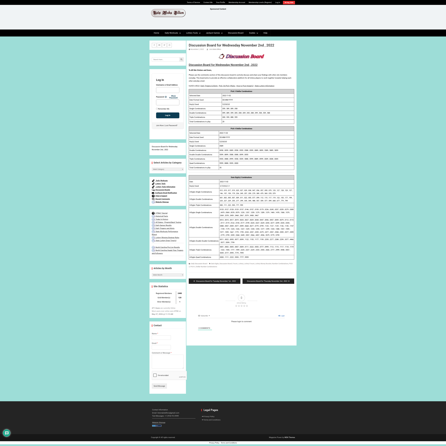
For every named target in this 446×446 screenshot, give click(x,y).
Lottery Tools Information (165, 187)
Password (160, 97)
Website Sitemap (162, 202)
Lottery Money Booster (263, 264)
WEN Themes (289, 437)
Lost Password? (171, 125)
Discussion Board (235, 33)
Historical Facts (161, 216)
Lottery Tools (192, 33)
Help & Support (161, 196)
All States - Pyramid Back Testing (168, 222)
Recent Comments (162, 199)
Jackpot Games (213, 33)
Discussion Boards (162, 190)
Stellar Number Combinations (206, 267)
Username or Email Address (167, 85)
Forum (235, 264)
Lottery (240, 264)
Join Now (160, 125)
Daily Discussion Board (199, 264)
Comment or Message (162, 353)
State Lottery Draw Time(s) (165, 241)
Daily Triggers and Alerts (164, 228)
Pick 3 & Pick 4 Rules (227, 86)
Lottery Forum (249, 264)
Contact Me (208, 2)
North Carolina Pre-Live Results (167, 247)
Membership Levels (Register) (260, 2)
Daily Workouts (171, 33)
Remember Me (163, 109)
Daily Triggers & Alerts (209, 86)
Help (265, 33)
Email (155, 343)
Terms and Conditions (212, 420)
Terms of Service (193, 2)
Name (155, 333)
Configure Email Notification (165, 193)
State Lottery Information (264, 86)
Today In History (161, 219)
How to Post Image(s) (245, 86)
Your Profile (220, 2)
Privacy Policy (209, 416)
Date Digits (215, 264)
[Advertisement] (252, 20)
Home (156, 33)
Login (282, 316)
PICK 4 (192, 267)
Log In (277, 2)
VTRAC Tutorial (161, 213)
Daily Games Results (163, 225)
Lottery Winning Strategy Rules (167, 238)
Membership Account (237, 2)
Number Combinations (280, 264)
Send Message (159, 386)
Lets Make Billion (215, 49)
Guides (252, 33)
